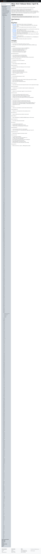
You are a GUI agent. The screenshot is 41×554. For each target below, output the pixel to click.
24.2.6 (4, 85)
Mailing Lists (13, 551)
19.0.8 (4, 265)
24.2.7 (4, 84)
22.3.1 (4, 146)
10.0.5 (4, 458)
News (27, 1)
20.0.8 (4, 228)
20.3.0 (4, 212)
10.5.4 (4, 415)
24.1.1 (4, 101)
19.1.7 (4, 259)
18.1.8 (4, 297)
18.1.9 (4, 294)
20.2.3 (4, 213)
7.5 (3, 515)
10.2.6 (4, 442)
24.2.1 (4, 92)
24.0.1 (4, 112)
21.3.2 (4, 178)
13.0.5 (4, 362)
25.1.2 (4, 65)
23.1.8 (4, 124)
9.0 (3, 484)
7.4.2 (3, 518)
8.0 (3, 491)
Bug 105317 (14, 29)
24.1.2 (4, 99)
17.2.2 (4, 337)
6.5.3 (3, 531)
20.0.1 (4, 239)
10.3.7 (4, 428)
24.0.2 (4, 110)
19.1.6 (4, 260)
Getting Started (31, 1)
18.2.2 (4, 293)
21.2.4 (4, 184)
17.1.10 (4, 338)
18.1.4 (4, 302)
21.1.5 (4, 192)
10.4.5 (4, 423)
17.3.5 (4, 323)
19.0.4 (4, 272)
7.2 (3, 523)
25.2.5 (4, 50)
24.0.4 (4, 108)
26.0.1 (4, 36)
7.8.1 (3, 506)
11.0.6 (4, 390)
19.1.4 (4, 262)
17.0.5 (4, 355)
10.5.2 (4, 417)
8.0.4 (3, 487)
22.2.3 (4, 150)
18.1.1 (4, 306)
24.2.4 (4, 87)
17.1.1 (4, 352)
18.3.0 (4, 287)
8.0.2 (3, 489)
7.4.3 (3, 517)
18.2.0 (4, 296)
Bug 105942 (14, 38)
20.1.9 (4, 219)
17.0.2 (4, 358)
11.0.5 (4, 391)
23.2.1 (4, 121)
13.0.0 (4, 372)
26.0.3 (4, 34)
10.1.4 (4, 453)
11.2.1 (4, 380)
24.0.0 (4, 113)
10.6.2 (4, 406)
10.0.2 (4, 462)
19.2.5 (4, 251)
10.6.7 (4, 400)
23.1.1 (4, 133)
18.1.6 (4, 299)
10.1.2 (4, 455)
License (3, 550)
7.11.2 (4, 492)
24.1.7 (4, 91)
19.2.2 (4, 254)
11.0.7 (4, 389)
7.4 (3, 521)
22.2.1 (4, 152)
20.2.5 (4, 210)
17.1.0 (4, 354)
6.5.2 (3, 532)
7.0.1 (3, 529)
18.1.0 (4, 307)
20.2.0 (4, 218)
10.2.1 (4, 448)
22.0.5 (4, 162)
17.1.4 (4, 347)
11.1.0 (4, 388)
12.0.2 (4, 374)
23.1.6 (4, 126)
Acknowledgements (24, 551)
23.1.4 (4, 128)
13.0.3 (4, 366)
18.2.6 (4, 288)
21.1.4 (4, 193)
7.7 (3, 509)
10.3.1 (4, 437)
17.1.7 (4, 344)
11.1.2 (4, 383)
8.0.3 (3, 488)
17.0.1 (4, 361)
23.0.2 (4, 136)
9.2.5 (3, 465)
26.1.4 (4, 23)
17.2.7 (4, 330)
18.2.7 (4, 285)
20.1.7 (4, 221)
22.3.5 (4, 142)
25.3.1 (4, 45)
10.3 (3, 439)
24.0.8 (4, 103)
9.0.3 (3, 481)
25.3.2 (4, 43)
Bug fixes (5, 315)
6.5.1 (3, 533)
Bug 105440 (14, 30)
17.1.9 (4, 340)
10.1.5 (4, 451)
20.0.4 (4, 235)
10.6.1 (4, 408)
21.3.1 (4, 179)
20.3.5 (4, 202)
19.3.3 (4, 243)
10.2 (3, 449)
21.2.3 (4, 185)
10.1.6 (4, 450)
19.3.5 (4, 238)
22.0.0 (4, 171)
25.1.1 (4, 67)
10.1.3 (4, 454)
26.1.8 (4, 17)
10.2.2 (4, 447)
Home (25, 1)
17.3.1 (4, 329)
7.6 (3, 512)
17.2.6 (4, 332)
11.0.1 (4, 397)
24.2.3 (4, 88)
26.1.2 (4, 25)
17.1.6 (4, 345)
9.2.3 (3, 467)
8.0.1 (3, 490)
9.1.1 (3, 479)
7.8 (3, 507)
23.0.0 (4, 138)
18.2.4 (4, 290)
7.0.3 (3, 526)
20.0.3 (4, 236)
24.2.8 (4, 82)
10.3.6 (4, 430)
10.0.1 (4, 463)
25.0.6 (4, 68)
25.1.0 (4, 69)
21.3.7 (4, 172)
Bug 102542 (14, 27)
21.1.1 (4, 196)
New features (6, 314)
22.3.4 (4, 143)
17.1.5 (4, 346)
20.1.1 (4, 229)
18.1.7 (4, 298)
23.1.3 (4, 129)
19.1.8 (4, 255)
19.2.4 (4, 252)
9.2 (3, 471)
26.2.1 (4, 16)
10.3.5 (4, 432)
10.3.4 (4, 433)
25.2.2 (4, 53)
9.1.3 (3, 476)
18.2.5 (4, 289)
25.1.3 (4, 63)
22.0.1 (4, 169)
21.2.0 (4, 189)
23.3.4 (4, 116)
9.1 (3, 480)
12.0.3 (4, 373)
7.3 (3, 522)
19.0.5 (4, 271)
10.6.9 (4, 395)
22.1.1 (4, 163)
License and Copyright (5, 11)
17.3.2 (4, 327)
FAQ (2, 551)
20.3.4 (4, 204)
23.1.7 (4, 125)
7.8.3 (3, 504)
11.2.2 (4, 378)
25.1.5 (4, 61)
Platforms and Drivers (5, 10)
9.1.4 (3, 475)
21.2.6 (4, 180)
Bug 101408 (14, 24)
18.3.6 (4, 276)
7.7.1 (3, 508)
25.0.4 (4, 71)
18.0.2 (4, 311)
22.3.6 (4, 141)
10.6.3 (4, 405)
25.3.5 (4, 40)
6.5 (3, 534)
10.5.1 (4, 420)
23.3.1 (4, 119)
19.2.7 (4, 248)
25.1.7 (4, 59)
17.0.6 (4, 353)
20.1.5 (4, 223)
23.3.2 (4, 118)
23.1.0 (4, 134)
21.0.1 (4, 201)
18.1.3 (4, 303)
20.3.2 (4, 206)
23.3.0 (4, 120)
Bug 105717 (14, 36)
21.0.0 (4, 203)
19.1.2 (4, 264)
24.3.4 (4, 77)
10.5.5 (4, 414)
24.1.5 (4, 95)
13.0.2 (4, 369)
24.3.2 (4, 79)
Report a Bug (13, 552)
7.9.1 (3, 501)
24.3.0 (4, 83)
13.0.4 (4, 364)
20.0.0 (4, 240)
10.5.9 (4, 407)
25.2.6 (4, 49)
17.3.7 (4, 321)
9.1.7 (3, 472)
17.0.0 (4, 363)
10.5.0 (4, 421)
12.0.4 (4, 371)
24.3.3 (4, 78)
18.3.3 (4, 281)
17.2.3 (4, 336)
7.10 (3, 499)
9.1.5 (3, 474)
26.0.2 (4, 35)
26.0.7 (4, 28)
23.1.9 (4, 122)
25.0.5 (4, 70)
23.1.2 (4, 130)
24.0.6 (4, 105)
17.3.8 (4, 319)
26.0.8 (4, 26)
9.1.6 (3, 473)
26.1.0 (4, 29)
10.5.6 (4, 413)
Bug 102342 (14, 25)
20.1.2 (4, 227)
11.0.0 (4, 399)
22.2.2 (4, 151)
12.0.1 (4, 375)
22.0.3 (4, 167)
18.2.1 (4, 295)
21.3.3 (4, 177)
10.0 (3, 464)
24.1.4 (4, 96)
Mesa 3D (4, 1)
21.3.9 (4, 161)
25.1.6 (4, 60)
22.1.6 (4, 155)
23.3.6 (4, 111)
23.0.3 (4, 135)
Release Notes (4, 15)
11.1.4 (4, 379)
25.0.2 (4, 74)
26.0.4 (4, 33)
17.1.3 (4, 348)
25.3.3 (4, 42)
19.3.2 (4, 244)
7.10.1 (4, 498)
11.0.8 (4, 387)
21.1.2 (4, 195)
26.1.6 (4, 20)
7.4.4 (3, 516)
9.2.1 (3, 470)
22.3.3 (4, 144)
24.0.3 (4, 109)
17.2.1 (4, 339)
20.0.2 (4, 237)
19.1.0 (4, 269)
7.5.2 (3, 513)
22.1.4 (4, 158)
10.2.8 (4, 440)
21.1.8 (4, 187)
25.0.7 (4, 66)
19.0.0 (4, 279)
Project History (4, 8)
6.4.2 (3, 535)
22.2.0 (4, 153)
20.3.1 (4, 209)
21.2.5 (4, 183)
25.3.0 (4, 46)
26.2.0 (4, 19)
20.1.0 (4, 230)
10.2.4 (4, 445)
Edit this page (33, 550)
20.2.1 (4, 217)
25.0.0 (4, 76)
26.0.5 (4, 32)
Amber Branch (4, 9)
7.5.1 (3, 514)
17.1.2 (4, 349)
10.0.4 (4, 459)
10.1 (3, 457)
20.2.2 (4, 214)
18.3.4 (4, 280)
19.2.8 (4, 245)
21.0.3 (4, 198)
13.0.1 (4, 370)
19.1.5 (4, 261)
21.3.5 (4, 175)
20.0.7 (4, 231)
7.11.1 (4, 493)
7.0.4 (3, 525)
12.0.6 (4, 365)
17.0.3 (4, 357)
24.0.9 (4, 100)
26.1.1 (4, 27)
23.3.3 (4, 117)
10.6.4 (4, 404)
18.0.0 (4, 320)
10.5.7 (4, 412)
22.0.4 (4, 164)
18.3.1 (4, 286)
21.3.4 (4, 176)
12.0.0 (4, 377)
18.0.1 (4, 312)
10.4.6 (4, 422)
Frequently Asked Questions (5, 13)
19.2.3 (4, 253)
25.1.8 (4, 57)
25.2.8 (4, 44)
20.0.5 (4, 234)
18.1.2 (4, 304)
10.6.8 (4, 398)
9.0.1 (3, 483)
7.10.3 (4, 496)
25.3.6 (4, 37)
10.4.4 (4, 424)
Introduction (4, 7)
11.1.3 (4, 381)
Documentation (36, 1)
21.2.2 (4, 186)
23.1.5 (4, 127)
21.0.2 (4, 200)
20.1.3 (4, 226)
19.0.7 (4, 268)
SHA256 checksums (7, 313)
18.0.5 (4, 305)
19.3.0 (4, 247)
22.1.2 (4, 160)
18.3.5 (4, 278)
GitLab (12, 550)
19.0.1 (4, 277)
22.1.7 (4, 154)
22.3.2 (4, 145)
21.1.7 (4, 188)
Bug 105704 (14, 35)
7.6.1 (3, 510)
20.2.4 (4, 211)
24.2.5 (4, 86)
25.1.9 (4, 54)
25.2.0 (4, 58)
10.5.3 (4, 416)
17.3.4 (4, 324)
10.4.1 (4, 429)
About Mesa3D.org (24, 550)
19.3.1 (4, 246)
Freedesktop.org (36, 549)
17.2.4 (4, 335)
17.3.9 (4, 318)
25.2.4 (4, 51)
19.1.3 (4, 263)
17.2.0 (4, 341)
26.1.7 (4, 18)
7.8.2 (3, 505)
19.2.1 (4, 256)
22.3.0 (4, 147)
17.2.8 (4, 328)
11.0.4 (4, 392)
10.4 (3, 431)
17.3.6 (4, 322)
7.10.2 (4, 497)
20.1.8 (4, 220)
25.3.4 (4, 41)
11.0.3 (4, 394)
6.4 (3, 538)
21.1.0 (4, 197)
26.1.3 (4, 24)
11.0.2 (4, 396)
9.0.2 (3, 482)
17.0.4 (4, 356)
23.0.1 (4, 137)
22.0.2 (4, 168)
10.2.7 (4, 441)
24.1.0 (4, 102)
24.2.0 (4, 94)
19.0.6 (4, 270)
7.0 (3, 530)
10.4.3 (4, 425)
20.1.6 (4, 222)
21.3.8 (4, 170)
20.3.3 (4, 205)
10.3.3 (4, 434)
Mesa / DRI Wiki (23, 552)
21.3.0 (4, 181)
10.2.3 (4, 446)
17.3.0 (4, 331)
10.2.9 (4, 438)
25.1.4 (4, 62)
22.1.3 (4, 159)
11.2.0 (4, 382)
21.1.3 (4, 194)
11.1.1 (4, 386)
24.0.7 (4, 104)
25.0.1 (4, 75)
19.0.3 (4, 273)
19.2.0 (4, 257)
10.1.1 (4, 456)
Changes (5, 316)
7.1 (3, 524)
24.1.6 (4, 93)
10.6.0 (4, 411)
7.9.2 (3, 500)
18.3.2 (4, 282)
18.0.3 (4, 310)
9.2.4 (3, 466)
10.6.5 (4, 403)
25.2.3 (4, 52)
